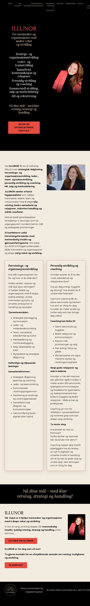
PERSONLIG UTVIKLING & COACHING (50, 7)
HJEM (10, 3)
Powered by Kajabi (77, 600)
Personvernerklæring (32, 588)
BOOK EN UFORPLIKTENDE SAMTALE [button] (24, 127)
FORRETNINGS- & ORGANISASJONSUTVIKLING (33, 5)
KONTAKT (60, 3)
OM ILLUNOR (18, 5)
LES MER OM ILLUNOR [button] (20, 541)
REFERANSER (71, 3)
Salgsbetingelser (34, 592)
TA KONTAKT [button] (15, 565)
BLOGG (80, 3)
